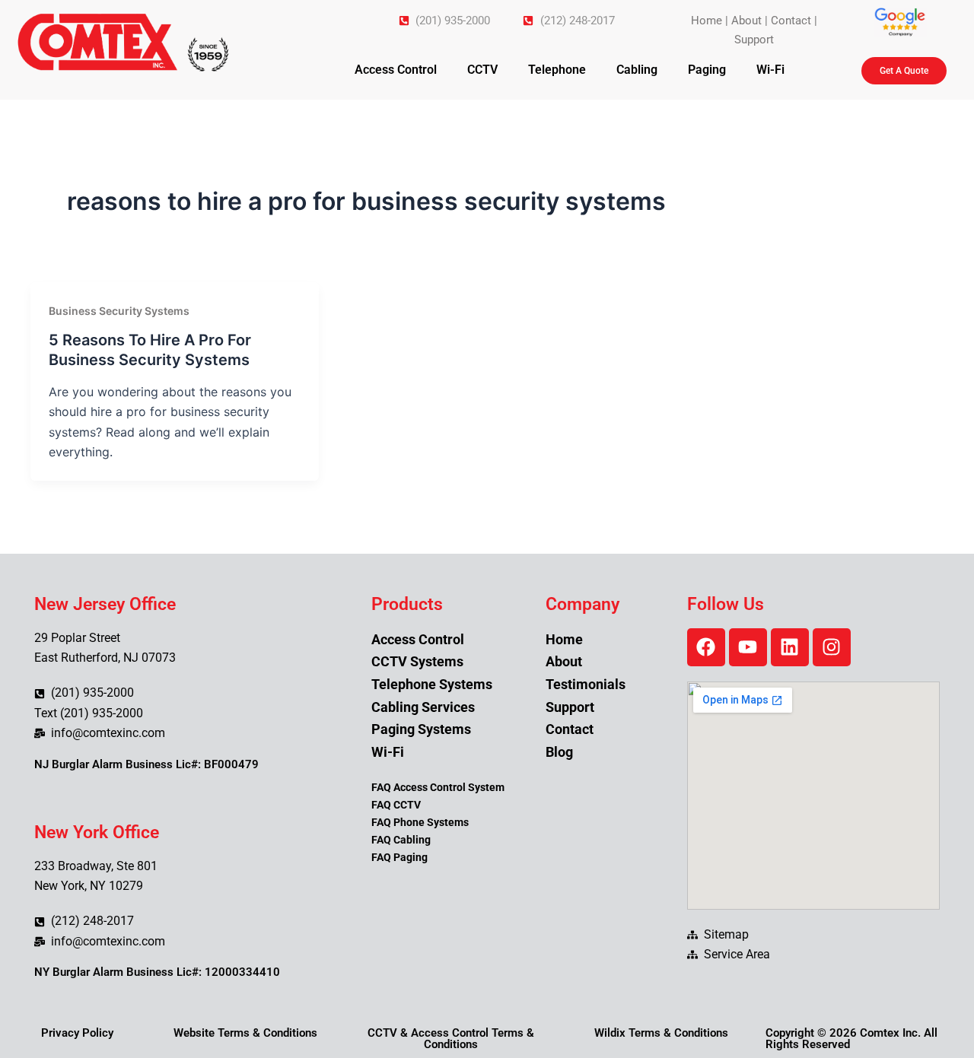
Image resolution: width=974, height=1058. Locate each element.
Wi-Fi (770, 69)
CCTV (482, 69)
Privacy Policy (77, 1033)
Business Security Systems (119, 310)
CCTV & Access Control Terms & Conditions (451, 1038)
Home (706, 20)
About (746, 20)
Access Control (396, 69)
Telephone (557, 69)
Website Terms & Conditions (245, 1033)
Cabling (636, 69)
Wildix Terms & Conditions (661, 1033)
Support (754, 39)
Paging (707, 69)
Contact (791, 20)
